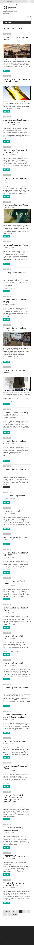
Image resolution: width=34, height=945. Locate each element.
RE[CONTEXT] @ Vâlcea (13, 511)
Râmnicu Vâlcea (7, 34)
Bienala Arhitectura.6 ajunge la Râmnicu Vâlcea (16, 121)
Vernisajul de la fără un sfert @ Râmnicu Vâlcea (16, 80)
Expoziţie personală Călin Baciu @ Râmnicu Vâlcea (14, 716)
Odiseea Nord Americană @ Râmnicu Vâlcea (15, 151)
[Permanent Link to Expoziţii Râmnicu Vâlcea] (17, 339)
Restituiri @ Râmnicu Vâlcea (15, 245)
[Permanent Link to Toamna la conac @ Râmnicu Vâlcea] (17, 51)
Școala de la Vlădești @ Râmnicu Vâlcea (13, 829)
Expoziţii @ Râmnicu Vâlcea (15, 688)
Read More (6, 70)
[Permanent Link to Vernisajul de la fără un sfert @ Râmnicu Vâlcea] (17, 93)
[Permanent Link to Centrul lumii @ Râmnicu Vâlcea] (17, 384)
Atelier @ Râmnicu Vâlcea (14, 273)
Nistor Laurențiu (13, 42)
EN (28, 16)
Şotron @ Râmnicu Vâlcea (14, 636)
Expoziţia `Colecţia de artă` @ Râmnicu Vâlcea (15, 414)
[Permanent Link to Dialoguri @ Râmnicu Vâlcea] (17, 216)
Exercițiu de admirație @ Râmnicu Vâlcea (13, 884)
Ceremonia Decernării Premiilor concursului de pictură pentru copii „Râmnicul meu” (14, 798)
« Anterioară (7, 911)
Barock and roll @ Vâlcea (14, 496)
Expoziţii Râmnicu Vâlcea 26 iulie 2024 (15, 554)
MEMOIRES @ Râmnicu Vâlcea (16, 856)
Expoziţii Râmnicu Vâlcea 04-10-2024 (16, 301)
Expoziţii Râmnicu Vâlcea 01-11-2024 (16, 179)
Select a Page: (29, 1)
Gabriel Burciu (12, 937)
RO (30, 16)
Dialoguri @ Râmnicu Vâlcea (15, 205)
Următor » (15, 914)
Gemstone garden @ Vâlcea (15, 537)
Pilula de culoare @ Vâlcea (14, 741)
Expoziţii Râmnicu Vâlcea (14, 328)
